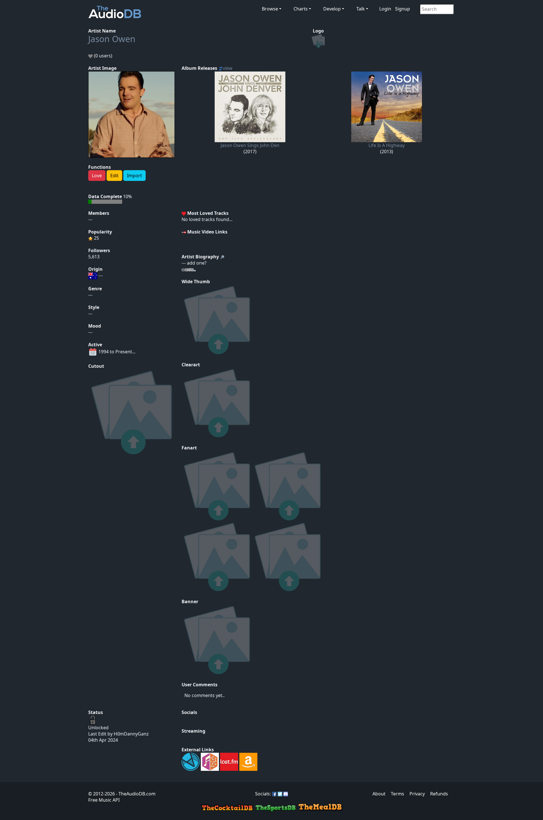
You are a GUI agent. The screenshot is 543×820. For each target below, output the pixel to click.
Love (97, 175)
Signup (402, 9)
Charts (301, 9)
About (378, 794)
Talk (360, 9)
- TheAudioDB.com (135, 794)
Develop (332, 9)
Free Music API (104, 800)
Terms (397, 794)
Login (385, 9)
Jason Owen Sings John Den (250, 145)
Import (134, 175)
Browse (270, 9)
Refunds (439, 794)
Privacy (417, 794)
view (227, 68)
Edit (114, 175)
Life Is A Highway (387, 145)
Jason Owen (111, 39)
